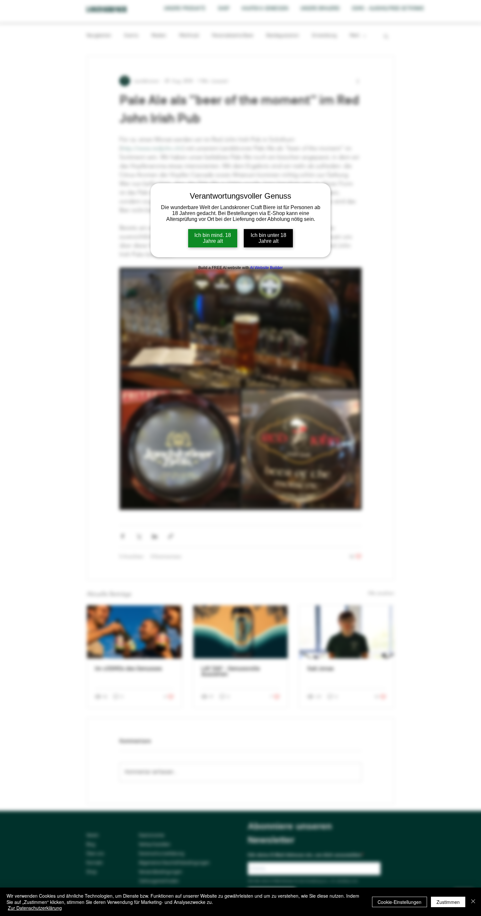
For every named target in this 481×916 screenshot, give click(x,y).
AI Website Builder (266, 267)
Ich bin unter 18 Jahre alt (268, 238)
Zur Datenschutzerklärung (35, 908)
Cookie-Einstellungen (399, 902)
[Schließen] (473, 902)
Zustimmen (448, 902)
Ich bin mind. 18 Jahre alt (212, 238)
